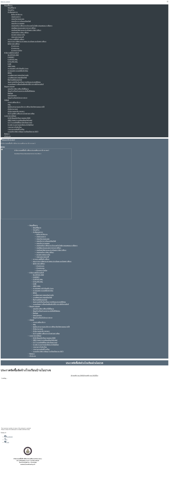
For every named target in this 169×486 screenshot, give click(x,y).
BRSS (10, 73)
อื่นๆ (97, 375)
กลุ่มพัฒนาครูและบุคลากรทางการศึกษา (23, 28)
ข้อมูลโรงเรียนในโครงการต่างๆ (17, 98)
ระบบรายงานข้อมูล (10, 116)
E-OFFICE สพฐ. (13, 59)
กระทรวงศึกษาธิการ (14, 102)
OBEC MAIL (11, 66)
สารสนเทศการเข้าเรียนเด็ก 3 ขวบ (18, 68)
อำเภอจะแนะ (15, 48)
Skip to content (5, 2)
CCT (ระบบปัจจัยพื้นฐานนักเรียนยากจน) (20, 122)
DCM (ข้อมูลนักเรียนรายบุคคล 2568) (19, 118)
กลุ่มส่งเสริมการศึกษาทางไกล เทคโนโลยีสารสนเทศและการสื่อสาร (31, 25)
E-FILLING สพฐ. (13, 61)
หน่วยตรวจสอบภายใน (18, 34)
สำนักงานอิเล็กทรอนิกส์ (11, 53)
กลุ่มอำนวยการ (16, 17)
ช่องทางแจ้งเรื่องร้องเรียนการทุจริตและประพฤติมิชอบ (24, 82)
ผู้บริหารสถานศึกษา (14, 44)
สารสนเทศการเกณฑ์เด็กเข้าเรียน (18, 71)
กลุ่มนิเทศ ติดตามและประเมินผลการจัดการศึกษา (26, 30)
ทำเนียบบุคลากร (13, 12)
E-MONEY (11, 57)
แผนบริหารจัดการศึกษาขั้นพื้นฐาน (18, 89)
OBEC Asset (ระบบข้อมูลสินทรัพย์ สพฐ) (20, 120)
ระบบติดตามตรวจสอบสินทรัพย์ (17, 77)
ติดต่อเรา (7, 134)
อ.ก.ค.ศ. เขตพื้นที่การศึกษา (16, 39)
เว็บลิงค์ (6, 100)
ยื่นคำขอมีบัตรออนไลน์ (15, 80)
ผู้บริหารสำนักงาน (16, 14)
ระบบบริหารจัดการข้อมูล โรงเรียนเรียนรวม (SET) (23, 131)
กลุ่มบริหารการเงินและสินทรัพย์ (21, 21)
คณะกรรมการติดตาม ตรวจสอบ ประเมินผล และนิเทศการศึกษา (27, 41)
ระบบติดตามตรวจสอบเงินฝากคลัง (18, 75)
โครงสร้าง (11, 10)
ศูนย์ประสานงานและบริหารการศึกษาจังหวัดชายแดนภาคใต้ (26, 107)
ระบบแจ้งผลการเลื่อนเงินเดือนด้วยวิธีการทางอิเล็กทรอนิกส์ (26, 84)
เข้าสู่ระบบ (7, 136)
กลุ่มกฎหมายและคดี (17, 37)
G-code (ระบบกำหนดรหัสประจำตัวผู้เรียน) (21, 125)
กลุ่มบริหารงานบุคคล (17, 23)
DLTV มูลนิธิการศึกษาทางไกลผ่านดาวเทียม (21, 113)
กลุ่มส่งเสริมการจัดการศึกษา (20, 32)
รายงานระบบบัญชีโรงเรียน (16, 129)
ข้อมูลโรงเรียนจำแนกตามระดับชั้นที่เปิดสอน (21, 91)
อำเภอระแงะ (15, 46)
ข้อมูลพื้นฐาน (8, 5)
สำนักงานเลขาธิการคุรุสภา (16, 111)
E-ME (9, 64)
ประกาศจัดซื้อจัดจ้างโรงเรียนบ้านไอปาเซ (84, 363)
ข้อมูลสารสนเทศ (9, 86)
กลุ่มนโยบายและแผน (17, 19)
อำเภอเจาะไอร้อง (16, 50)
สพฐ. (9, 104)
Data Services (12, 95)
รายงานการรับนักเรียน (15, 127)
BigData (10, 93)
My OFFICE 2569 (13, 55)
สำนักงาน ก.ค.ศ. (13, 109)
